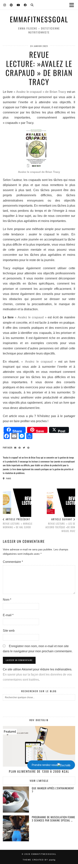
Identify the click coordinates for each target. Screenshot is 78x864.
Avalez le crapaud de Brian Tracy (39, 171)
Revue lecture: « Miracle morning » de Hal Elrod (17, 523)
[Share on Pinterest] (28, 447)
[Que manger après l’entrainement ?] (16, 799)
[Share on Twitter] (24, 447)
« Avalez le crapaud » (31, 317)
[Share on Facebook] (20, 447)
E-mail (8, 615)
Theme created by (39, 860)
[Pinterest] (11, 5)
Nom (7, 599)
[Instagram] (4, 5)
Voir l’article (39, 781)
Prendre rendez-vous (44, 764)
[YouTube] (18, 5)
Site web (9, 630)
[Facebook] (25, 5)
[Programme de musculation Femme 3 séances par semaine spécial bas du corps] (16, 828)
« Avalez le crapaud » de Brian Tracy (40, 91)
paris (8, 478)
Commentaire (13, 561)
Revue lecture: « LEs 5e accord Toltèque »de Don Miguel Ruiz (60, 525)
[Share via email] (15, 447)
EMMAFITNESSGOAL (39, 19)
